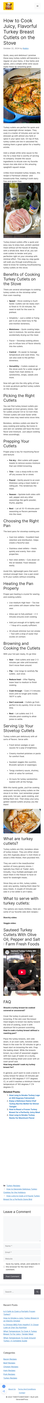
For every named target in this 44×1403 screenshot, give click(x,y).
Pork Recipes (9, 1374)
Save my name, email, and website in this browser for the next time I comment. (23, 1267)
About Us (12, 1389)
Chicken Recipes (10, 1367)
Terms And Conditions (27, 1389)
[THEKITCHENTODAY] (8, 6)
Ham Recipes (9, 1370)
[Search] (37, 1292)
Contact (22, 1393)
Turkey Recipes (13, 1186)
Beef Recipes (9, 1363)
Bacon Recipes (10, 1359)
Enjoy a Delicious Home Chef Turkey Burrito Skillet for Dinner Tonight (24, 1104)
